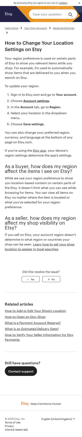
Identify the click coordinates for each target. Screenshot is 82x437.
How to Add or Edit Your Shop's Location (35, 311)
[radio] (31, 279)
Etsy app (39, 150)
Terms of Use (12, 422)
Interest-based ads (16, 429)
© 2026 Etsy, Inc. (15, 418)
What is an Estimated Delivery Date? (32, 329)
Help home (11, 28)
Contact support (20, 371)
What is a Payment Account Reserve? (33, 323)
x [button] (79, 3)
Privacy (9, 426)
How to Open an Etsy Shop (25, 317)
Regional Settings (63, 28)
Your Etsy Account (35, 28)
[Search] (71, 14)
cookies (63, 3)
